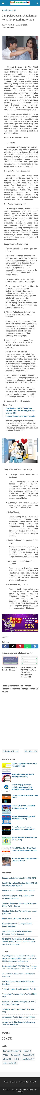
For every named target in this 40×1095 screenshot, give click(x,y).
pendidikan (28, 1059)
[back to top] (35, 1090)
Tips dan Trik (28, 1055)
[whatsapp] (27, 646)
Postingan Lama (31, 751)
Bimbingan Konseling (12, 1051)
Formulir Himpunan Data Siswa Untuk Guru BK (19, 989)
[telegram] (34, 646)
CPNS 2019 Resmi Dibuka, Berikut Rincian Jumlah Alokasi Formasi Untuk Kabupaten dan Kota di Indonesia (18, 941)
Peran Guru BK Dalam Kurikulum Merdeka (20, 416)
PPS (5, 1055)
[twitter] (12, 646)
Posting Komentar (8, 27)
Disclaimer (13, 1082)
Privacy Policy (24, 1082)
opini (17, 1059)
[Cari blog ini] (37, 3)
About (6, 1082)
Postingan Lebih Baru (10, 751)
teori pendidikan (9, 1063)
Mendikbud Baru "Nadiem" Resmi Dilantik (18, 891)
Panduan (15, 1055)
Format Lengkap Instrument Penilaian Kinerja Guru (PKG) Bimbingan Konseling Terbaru (22, 787)
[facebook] (5, 646)
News (27, 1051)
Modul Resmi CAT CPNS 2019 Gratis (16, 919)
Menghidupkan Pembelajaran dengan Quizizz (18, 1017)
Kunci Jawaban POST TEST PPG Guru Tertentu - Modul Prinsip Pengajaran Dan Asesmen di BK (20, 410)
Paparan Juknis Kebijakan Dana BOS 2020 (19, 878)
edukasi (7, 1059)
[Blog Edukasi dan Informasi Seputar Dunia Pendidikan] (20, 3)
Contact (33, 1082)
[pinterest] (20, 646)
